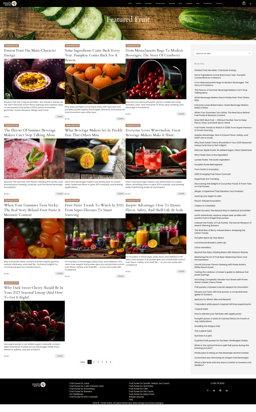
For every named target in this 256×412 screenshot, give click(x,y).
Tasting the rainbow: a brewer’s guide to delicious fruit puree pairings (221, 273)
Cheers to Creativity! (204, 205)
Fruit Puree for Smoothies (82, 388)
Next (82, 362)
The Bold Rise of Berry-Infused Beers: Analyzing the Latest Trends (219, 231)
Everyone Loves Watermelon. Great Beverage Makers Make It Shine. (153, 132)
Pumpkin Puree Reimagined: (208, 164)
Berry (180, 3)
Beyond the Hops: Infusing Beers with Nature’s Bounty (221, 252)
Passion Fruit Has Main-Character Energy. (30, 53)
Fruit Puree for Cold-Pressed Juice (87, 386)
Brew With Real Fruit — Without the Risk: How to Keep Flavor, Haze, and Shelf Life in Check (220, 121)
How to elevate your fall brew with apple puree (217, 313)
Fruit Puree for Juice (79, 383)
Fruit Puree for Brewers (81, 391)
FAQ (131, 399)
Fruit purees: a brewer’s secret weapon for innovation (221, 287)
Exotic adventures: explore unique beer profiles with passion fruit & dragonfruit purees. (220, 216)
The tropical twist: (203, 330)
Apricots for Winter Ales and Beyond (212, 299)
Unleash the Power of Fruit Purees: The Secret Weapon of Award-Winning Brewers (222, 224)
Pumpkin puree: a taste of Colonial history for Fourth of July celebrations (221, 320)
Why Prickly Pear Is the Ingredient (211, 154)
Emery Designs (155, 402)
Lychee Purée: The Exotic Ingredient (212, 159)
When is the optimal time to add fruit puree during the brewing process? (221, 346)
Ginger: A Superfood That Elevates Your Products (218, 191)
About (130, 3)
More (6, 117)
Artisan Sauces (136, 396)
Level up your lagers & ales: (208, 196)
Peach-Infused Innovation (207, 200)
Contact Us (219, 3)
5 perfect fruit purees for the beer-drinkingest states (221, 340)
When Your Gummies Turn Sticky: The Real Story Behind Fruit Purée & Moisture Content (32, 210)
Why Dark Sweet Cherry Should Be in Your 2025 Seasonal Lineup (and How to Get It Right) (33, 292)
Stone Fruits (172, 3)
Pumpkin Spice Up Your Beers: (209, 237)
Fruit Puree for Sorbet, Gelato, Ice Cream (149, 383)
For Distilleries (76, 394)
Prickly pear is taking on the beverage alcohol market (221, 352)
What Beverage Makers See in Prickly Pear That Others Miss (94, 132)
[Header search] (250, 3)
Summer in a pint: (203, 335)
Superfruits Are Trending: (206, 179)
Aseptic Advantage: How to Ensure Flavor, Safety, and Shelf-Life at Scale (154, 207)
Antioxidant (148, 3)
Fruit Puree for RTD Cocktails (84, 396)
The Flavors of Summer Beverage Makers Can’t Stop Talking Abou (30, 132)
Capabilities (189, 3)
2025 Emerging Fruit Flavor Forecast (212, 174)
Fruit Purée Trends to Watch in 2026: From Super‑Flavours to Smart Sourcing (94, 210)
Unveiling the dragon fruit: (207, 326)
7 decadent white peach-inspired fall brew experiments (222, 304)
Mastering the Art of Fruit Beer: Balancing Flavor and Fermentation (220, 258)
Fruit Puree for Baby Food (141, 394)
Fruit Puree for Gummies (141, 386)
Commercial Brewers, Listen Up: (210, 242)
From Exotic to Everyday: (206, 169)
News (198, 3)
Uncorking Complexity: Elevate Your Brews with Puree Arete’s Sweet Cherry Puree (221, 281)
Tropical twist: (201, 309)
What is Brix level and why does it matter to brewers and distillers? (222, 364)
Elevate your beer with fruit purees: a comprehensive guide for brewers (221, 293)
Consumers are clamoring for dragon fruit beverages (221, 357)
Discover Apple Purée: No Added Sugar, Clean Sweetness (223, 150)
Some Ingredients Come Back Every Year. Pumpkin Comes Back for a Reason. (92, 55)
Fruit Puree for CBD (138, 388)
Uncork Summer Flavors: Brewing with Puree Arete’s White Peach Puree (220, 266)
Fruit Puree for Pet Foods (141, 391)
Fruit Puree (138, 3)
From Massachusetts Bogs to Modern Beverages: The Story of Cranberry (154, 53)
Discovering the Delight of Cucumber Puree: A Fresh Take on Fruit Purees (223, 185)
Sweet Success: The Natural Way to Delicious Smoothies (222, 210)
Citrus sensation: (202, 247)
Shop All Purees (208, 3)
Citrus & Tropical (160, 3)
